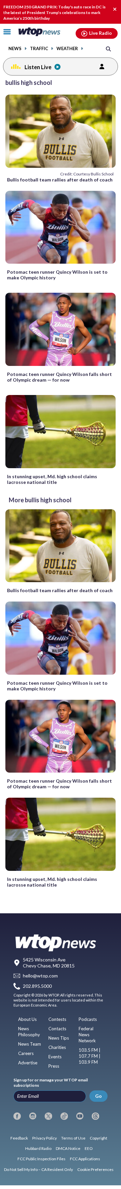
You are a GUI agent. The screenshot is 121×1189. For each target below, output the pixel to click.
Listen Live (38, 67)
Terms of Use (73, 1138)
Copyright (98, 1138)
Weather (67, 48)
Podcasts (88, 1019)
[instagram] (33, 1116)
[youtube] (80, 1116)
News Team (29, 1044)
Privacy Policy (44, 1138)
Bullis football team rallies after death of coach (60, 179)
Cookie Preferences (95, 1169)
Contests (57, 1019)
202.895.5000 (37, 986)
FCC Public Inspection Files (41, 1158)
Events (55, 1056)
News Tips (58, 1038)
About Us (27, 1019)
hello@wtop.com (40, 976)
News (15, 48)
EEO (89, 1148)
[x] (48, 1116)
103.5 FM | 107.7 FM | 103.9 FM (89, 1056)
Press (53, 1066)
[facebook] (17, 1116)
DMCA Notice (68, 1148)
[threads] (95, 1116)
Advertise (27, 1062)
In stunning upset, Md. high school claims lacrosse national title (52, 479)
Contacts (57, 1028)
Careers (26, 1053)
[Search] (108, 48)
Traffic (39, 48)
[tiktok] (64, 1116)
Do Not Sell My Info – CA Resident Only (38, 1169)
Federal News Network (87, 1034)
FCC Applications (85, 1158)
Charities (57, 1047)
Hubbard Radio (38, 1148)
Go (98, 1096)
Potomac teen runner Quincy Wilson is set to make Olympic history (57, 274)
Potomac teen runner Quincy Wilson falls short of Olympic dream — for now (59, 377)
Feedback (19, 1138)
